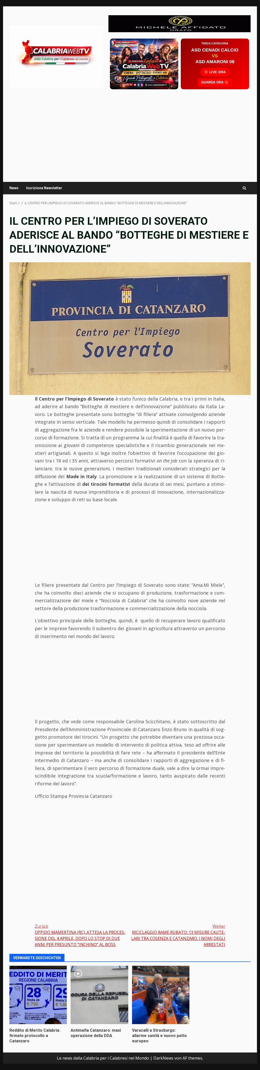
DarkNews (163, 1058)
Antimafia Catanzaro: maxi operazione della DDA (99, 995)
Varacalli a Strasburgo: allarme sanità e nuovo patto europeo (160, 995)
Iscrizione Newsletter (44, 188)
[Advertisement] (179, 23)
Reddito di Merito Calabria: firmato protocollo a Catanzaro (38, 995)
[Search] (244, 188)
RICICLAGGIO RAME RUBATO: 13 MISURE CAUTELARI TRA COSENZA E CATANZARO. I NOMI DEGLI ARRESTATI (178, 935)
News (14, 188)
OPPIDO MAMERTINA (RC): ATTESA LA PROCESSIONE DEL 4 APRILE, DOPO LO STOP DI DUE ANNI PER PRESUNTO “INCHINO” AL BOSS (80, 935)
